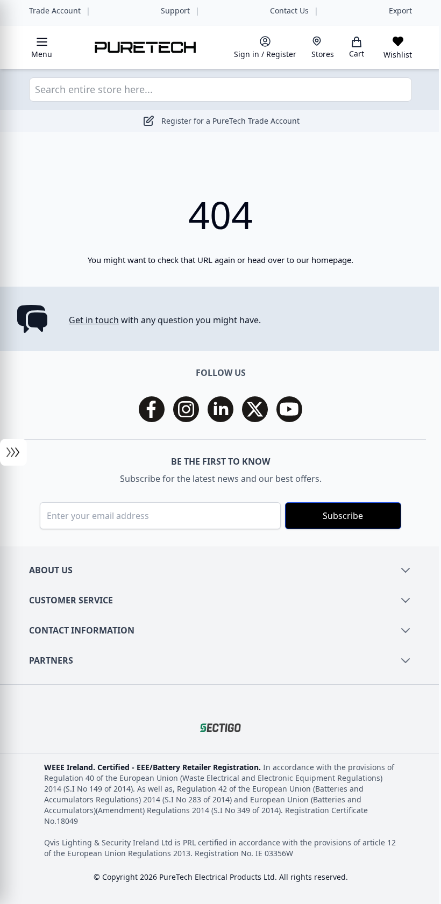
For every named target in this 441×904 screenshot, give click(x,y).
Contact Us (289, 11)
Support (175, 11)
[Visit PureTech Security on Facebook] (152, 409)
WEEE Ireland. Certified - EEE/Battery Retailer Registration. (153, 767)
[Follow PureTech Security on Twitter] (255, 409)
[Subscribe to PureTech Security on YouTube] (289, 409)
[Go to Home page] (145, 47)
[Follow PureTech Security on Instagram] (186, 409)
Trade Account (55, 11)
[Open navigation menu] (13, 452)
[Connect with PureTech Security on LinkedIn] (220, 409)
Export (400, 11)
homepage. (332, 259)
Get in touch (94, 320)
